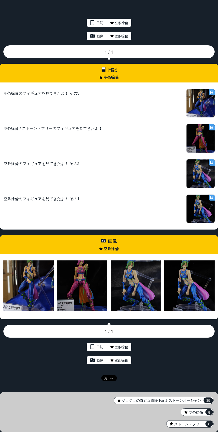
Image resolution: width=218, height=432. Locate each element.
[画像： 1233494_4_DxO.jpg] (82, 285)
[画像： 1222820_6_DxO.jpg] (189, 285)
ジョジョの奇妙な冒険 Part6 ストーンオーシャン (162, 400)
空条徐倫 (112, 22)
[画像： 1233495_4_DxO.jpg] (28, 285)
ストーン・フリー (188, 423)
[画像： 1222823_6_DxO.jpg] (136, 285)
